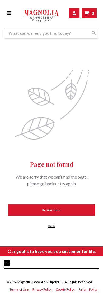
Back (51, 226)
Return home (51, 210)
